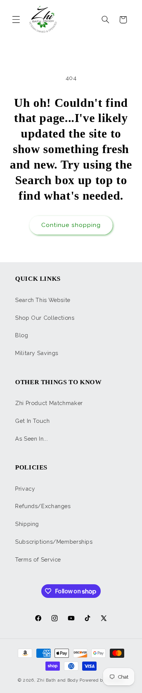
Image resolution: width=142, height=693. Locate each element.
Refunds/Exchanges (43, 506)
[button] (16, 19)
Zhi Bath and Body (57, 680)
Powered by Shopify (102, 680)
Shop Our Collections (45, 317)
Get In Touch (32, 421)
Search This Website (42, 300)
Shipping (27, 524)
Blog (21, 335)
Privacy (25, 488)
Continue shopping (71, 224)
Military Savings (36, 353)
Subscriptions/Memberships (54, 541)
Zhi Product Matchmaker (49, 403)
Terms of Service (38, 559)
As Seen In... (31, 438)
